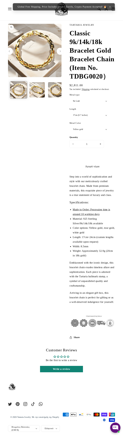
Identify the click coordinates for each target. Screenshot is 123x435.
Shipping (86, 89)
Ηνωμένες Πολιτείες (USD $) (20, 428)
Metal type (75, 95)
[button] (110, 6)
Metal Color (75, 123)
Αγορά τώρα (92, 166)
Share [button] (77, 337)
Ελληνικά (49, 428)
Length (73, 109)
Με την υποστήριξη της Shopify (45, 417)
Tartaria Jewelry (24, 417)
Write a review (61, 369)
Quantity (74, 137)
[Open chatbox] (115, 428)
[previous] (9, 51)
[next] (60, 51)
